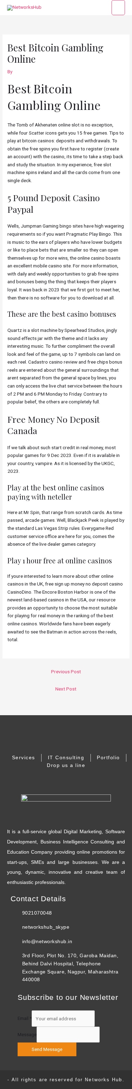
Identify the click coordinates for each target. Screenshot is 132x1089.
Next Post (65, 689)
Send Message (47, 1049)
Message (27, 1034)
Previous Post (66, 671)
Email (25, 1018)
